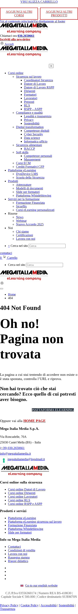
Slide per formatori (20, 532)
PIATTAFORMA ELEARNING (53, 410)
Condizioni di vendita (21, 550)
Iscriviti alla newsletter (15, 39)
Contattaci (14, 546)
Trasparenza (7, 609)
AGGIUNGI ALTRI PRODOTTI (59, 13)
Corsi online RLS (19, 500)
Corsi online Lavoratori (22, 496)
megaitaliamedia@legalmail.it (26, 459)
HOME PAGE (34, 421)
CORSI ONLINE (15, 410)
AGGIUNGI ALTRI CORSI (19, 13)
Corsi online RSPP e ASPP (25, 503)
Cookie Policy (30, 605)
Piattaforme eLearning (22, 518)
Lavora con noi (17, 554)
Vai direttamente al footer (49, 21)
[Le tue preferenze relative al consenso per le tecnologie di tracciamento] (4, 460)
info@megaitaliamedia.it (15, 453)
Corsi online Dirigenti (21, 493)
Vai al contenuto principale (17, 21)
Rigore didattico (18, 561)
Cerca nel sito (19, 245)
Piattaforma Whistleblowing (25, 529)
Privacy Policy (9, 605)
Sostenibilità (66, 605)
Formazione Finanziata (22, 525)
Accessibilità (49, 605)
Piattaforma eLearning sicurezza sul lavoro (35, 521)
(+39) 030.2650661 (12, 448)
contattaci (6, 253)
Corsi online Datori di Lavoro (26, 489)
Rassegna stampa (19, 557)
